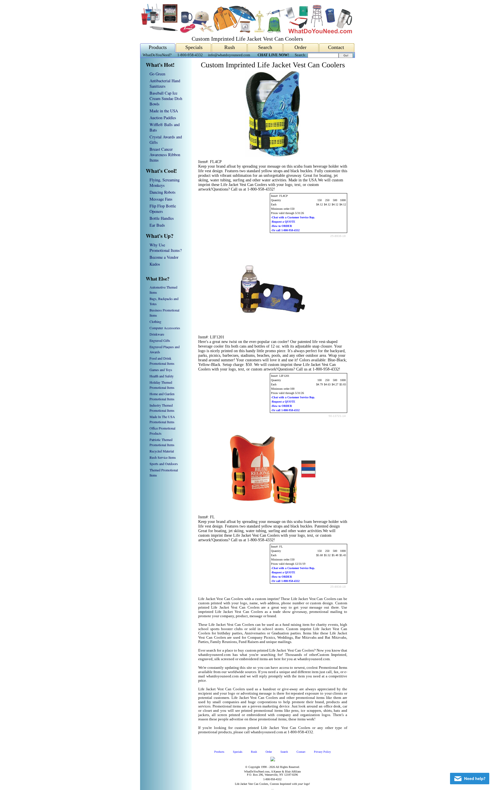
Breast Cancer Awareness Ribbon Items (165, 154)
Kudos (155, 264)
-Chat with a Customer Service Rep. (293, 217)
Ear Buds (157, 225)
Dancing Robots (163, 192)
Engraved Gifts (160, 340)
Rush (229, 47)
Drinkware (157, 334)
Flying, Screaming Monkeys (165, 182)
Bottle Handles (162, 218)
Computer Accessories (165, 328)
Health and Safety (162, 376)
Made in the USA (164, 110)
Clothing (155, 321)
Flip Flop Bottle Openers (163, 208)
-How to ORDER (281, 226)
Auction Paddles (163, 117)
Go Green (157, 74)
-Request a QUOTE (283, 221)
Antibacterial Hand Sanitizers (165, 83)
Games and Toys (161, 369)
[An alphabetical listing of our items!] (246, 32)
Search (265, 47)
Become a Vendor (164, 257)
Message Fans (161, 199)
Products (158, 47)
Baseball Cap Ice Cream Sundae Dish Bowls (166, 98)
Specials (194, 47)
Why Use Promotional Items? (166, 247)
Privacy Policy (322, 751)
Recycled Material (162, 451)
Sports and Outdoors (164, 463)
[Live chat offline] (469, 778)
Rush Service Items (163, 457)
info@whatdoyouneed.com (229, 55)
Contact (336, 47)
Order (300, 47)
